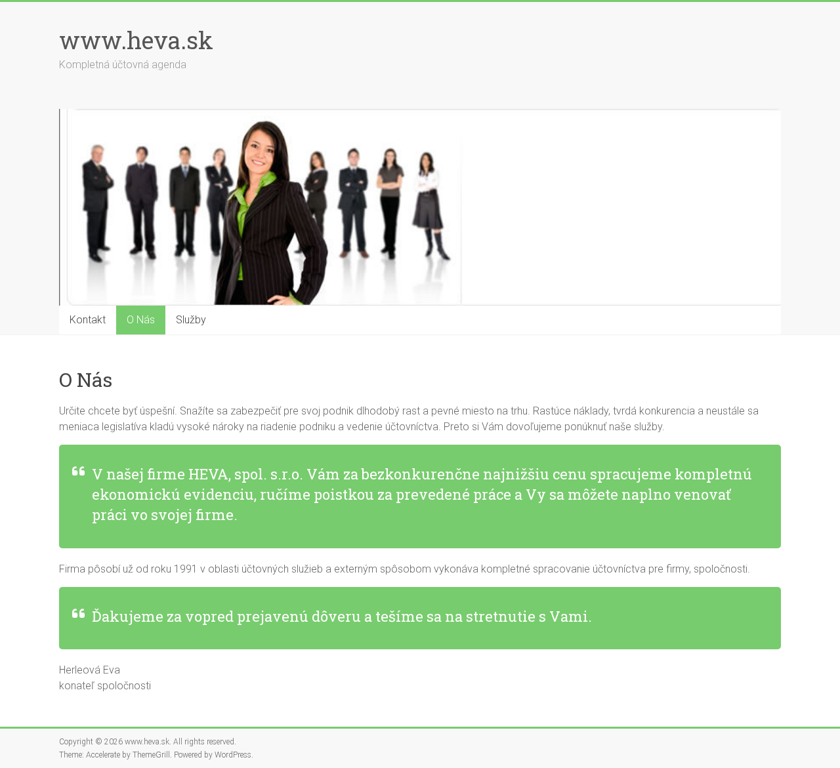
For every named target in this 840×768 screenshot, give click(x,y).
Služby (191, 319)
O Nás (141, 319)
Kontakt (88, 319)
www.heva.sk (136, 40)
